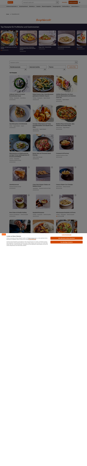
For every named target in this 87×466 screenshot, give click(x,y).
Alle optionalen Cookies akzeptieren (66, 238)
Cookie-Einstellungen (66, 234)
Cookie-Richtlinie (32, 239)
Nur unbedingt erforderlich (67, 242)
